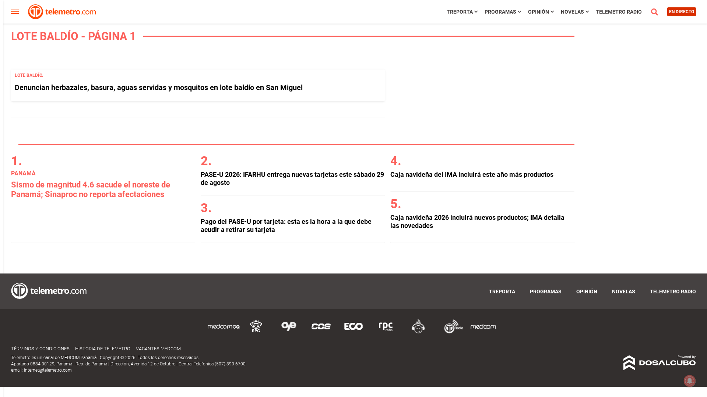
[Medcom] (483, 332)
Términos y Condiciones (40, 348)
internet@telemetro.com (48, 370)
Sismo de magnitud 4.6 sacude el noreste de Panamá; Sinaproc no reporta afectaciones (90, 189)
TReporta (460, 11)
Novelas (572, 11)
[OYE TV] (288, 332)
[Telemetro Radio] (451, 332)
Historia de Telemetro (102, 348)
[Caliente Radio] (418, 332)
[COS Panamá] (321, 332)
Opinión (538, 11)
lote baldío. (29, 75)
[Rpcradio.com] (386, 332)
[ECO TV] (353, 332)
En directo (681, 11)
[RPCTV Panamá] (256, 332)
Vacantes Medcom (158, 348)
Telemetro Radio (619, 11)
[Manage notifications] (690, 381)
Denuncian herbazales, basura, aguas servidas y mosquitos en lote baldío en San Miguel (159, 87)
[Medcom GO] (224, 332)
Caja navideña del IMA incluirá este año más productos (471, 174)
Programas (500, 11)
